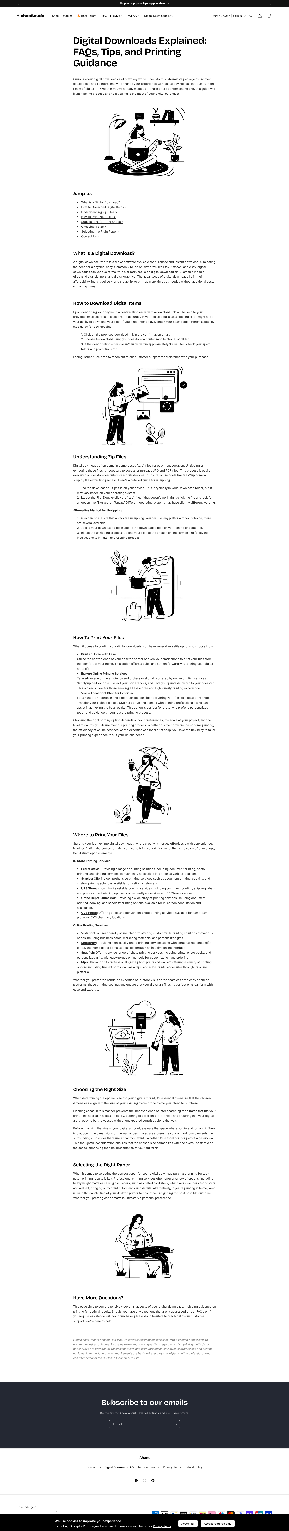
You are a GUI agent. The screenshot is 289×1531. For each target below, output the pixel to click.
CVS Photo (89, 913)
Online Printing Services (110, 673)
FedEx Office (90, 869)
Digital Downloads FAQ (119, 1467)
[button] (111, 16)
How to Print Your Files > (98, 217)
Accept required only (217, 1523)
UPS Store (88, 888)
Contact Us (94, 1467)
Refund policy (193, 1467)
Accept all (187, 1523)
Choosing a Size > (94, 226)
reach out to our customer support (136, 357)
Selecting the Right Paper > (100, 231)
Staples (86, 878)
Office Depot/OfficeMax (98, 898)
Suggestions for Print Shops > (102, 222)
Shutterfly (88, 943)
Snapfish (87, 952)
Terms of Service (148, 1467)
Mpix (84, 962)
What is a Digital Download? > (102, 202)
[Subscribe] (175, 1424)
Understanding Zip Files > (99, 212)
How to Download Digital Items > (104, 207)
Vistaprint (88, 933)
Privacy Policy (162, 1526)
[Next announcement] (271, 3)
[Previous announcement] (18, 3)
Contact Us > (90, 236)
